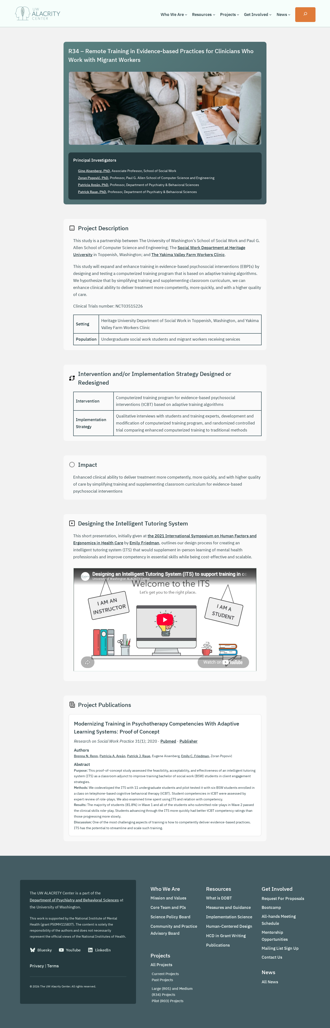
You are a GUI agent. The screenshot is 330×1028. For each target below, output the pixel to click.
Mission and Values (168, 898)
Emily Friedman (144, 543)
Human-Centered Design (229, 926)
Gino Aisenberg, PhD (94, 171)
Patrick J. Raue (138, 756)
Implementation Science (229, 917)
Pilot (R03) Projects (167, 1001)
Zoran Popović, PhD (93, 178)
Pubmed (168, 741)
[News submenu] (289, 14)
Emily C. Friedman (195, 756)
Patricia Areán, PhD (93, 185)
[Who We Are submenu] (186, 14)
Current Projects (165, 973)
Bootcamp (271, 907)
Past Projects (162, 980)
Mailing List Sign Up (280, 948)
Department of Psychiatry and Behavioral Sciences (74, 900)
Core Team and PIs (168, 907)
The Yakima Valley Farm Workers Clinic (188, 254)
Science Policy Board (170, 917)
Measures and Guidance (228, 907)
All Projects (161, 964)
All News (270, 982)
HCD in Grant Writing (226, 935)
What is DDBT (219, 898)
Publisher (188, 741)
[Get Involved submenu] (270, 14)
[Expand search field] (305, 14)
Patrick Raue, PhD (92, 192)
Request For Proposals (283, 898)
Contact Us (272, 957)
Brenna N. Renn (86, 756)
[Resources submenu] (214, 14)
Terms (53, 966)
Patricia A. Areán (112, 756)
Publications (218, 945)
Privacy (37, 966)
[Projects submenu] (238, 14)
